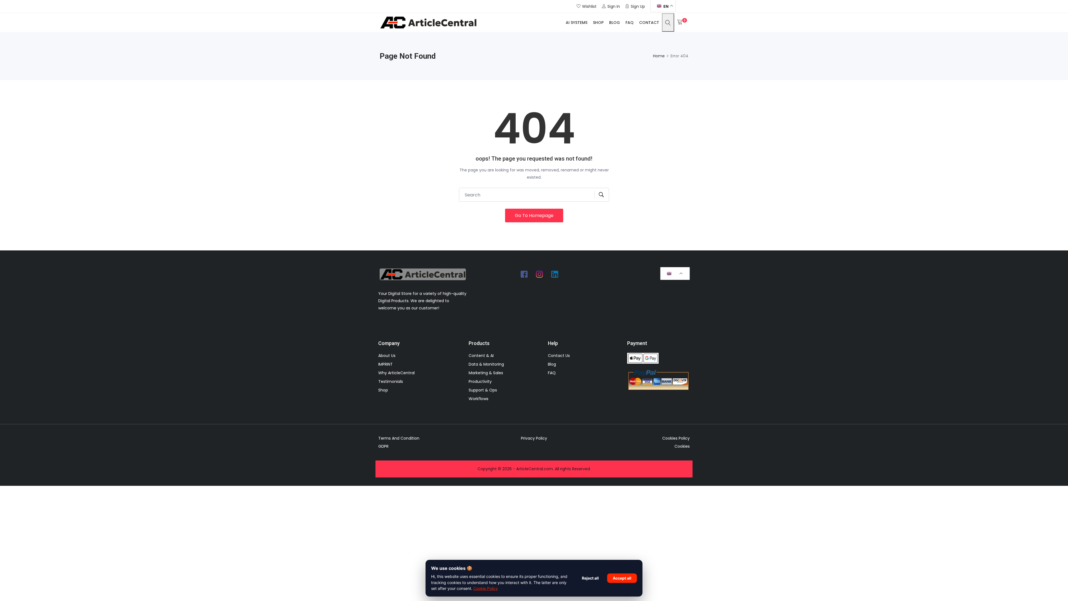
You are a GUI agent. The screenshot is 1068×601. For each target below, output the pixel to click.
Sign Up (638, 6)
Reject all (590, 578)
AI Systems (576, 22)
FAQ (630, 22)
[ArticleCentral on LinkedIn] (555, 274)
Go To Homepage (534, 215)
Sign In (613, 6)
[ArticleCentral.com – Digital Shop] (428, 22)
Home (659, 56)
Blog (614, 22)
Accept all (622, 578)
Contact (649, 22)
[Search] (668, 22)
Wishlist (589, 6)
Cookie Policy (485, 588)
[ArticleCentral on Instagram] (540, 274)
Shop (598, 22)
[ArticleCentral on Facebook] (524, 274)
